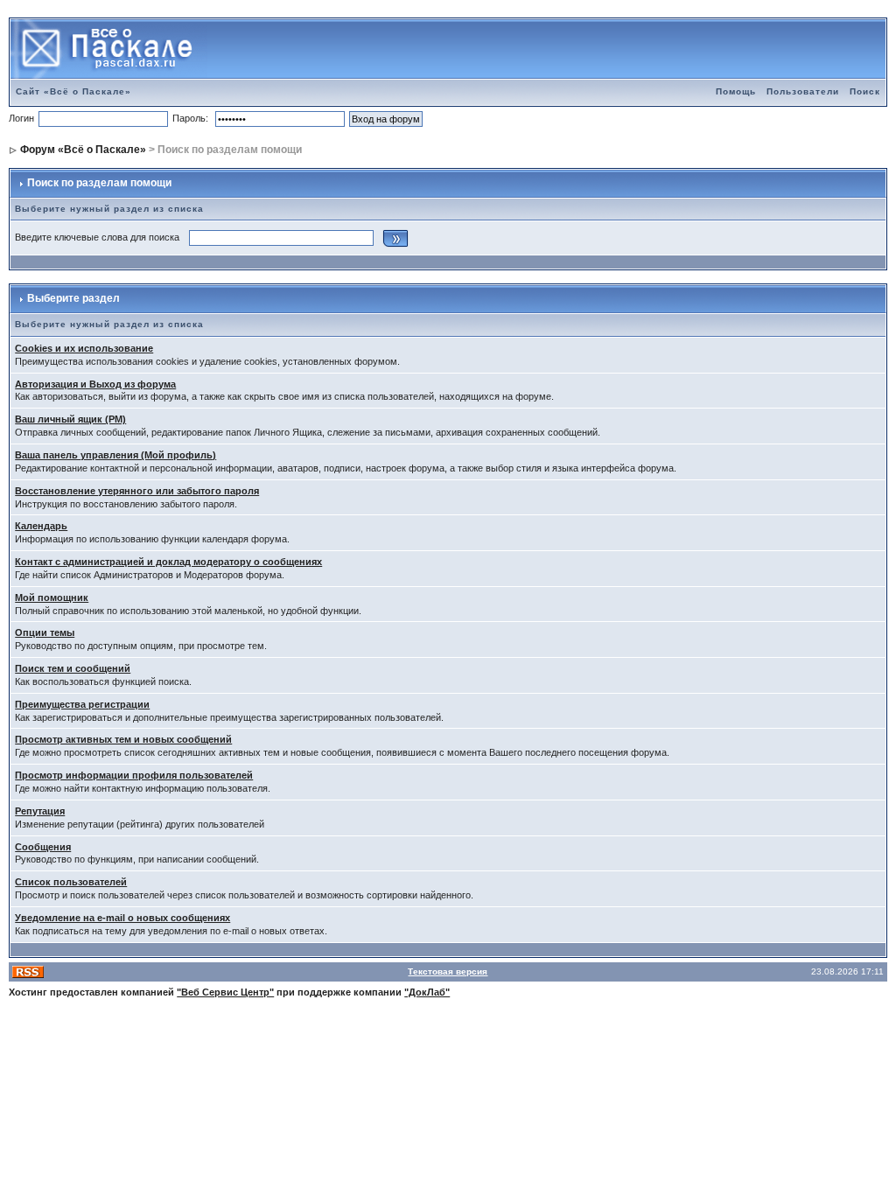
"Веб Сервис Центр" (225, 992)
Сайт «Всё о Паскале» (73, 91)
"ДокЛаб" (427, 992)
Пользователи (802, 91)
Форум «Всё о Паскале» (83, 149)
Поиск (865, 91)
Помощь (736, 91)
